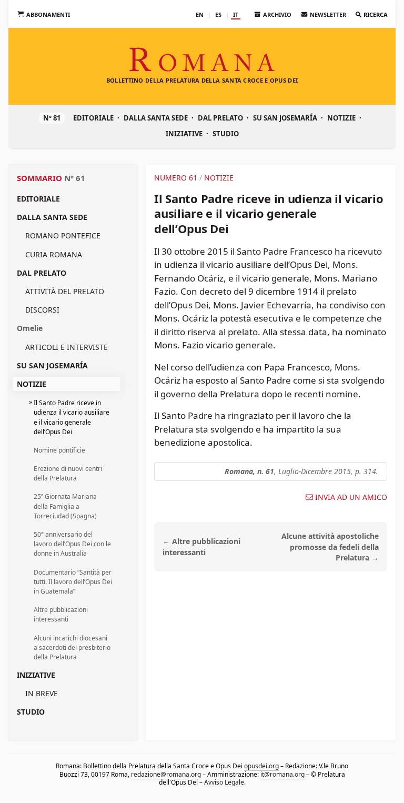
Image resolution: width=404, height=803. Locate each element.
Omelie (30, 328)
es (218, 14)
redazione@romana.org (166, 773)
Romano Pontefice (62, 235)
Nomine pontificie (59, 450)
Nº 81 (51, 118)
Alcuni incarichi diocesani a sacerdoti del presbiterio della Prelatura (72, 647)
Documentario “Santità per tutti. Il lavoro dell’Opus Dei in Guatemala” (73, 582)
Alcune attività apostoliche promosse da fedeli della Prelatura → (330, 547)
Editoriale (93, 118)
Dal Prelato (220, 118)
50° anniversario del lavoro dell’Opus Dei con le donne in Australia (72, 544)
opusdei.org (261, 765)
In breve (41, 693)
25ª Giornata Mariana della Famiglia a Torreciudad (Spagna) (65, 506)
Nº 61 (74, 178)
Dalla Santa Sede (156, 118)
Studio (226, 133)
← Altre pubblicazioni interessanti (201, 546)
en (200, 14)
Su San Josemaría (285, 118)
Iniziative (184, 133)
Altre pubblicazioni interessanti (61, 614)
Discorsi (42, 310)
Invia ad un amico (351, 497)
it (235, 14)
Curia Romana (53, 254)
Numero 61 (175, 178)
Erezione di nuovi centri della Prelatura (68, 473)
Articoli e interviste (66, 347)
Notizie (341, 118)
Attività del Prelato (64, 291)
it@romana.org (282, 773)
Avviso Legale (224, 782)
